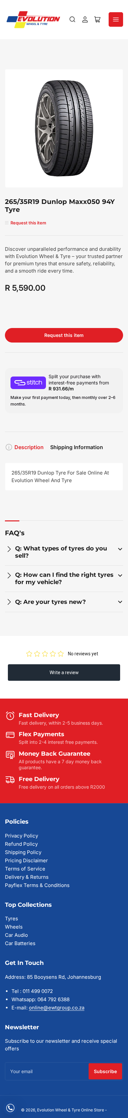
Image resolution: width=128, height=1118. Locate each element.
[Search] (72, 19)
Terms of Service (25, 869)
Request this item (64, 335)
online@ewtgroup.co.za (56, 1007)
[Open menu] (116, 19)
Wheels (14, 927)
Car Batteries (20, 943)
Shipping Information (76, 447)
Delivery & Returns (27, 877)
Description (29, 447)
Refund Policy (21, 844)
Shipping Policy (23, 852)
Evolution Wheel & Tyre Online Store (71, 1109)
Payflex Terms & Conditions (37, 885)
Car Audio (16, 935)
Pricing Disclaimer (26, 860)
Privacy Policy (21, 836)
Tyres (11, 918)
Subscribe (105, 1071)
